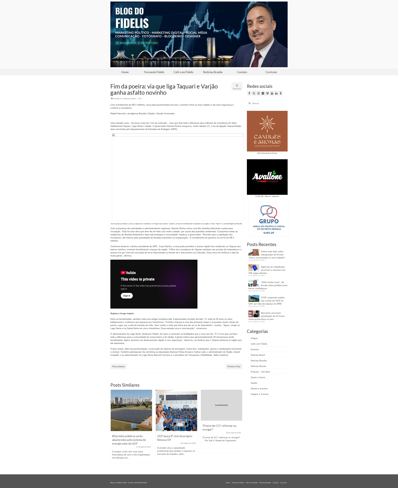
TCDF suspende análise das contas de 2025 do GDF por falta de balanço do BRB (266, 300)
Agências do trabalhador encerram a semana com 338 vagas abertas (267, 270)
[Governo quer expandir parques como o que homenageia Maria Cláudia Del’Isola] (221, 410)
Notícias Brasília (129, 98)
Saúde (254, 383)
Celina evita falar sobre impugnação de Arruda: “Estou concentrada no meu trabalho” (266, 254)
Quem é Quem (258, 377)
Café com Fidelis (259, 344)
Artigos (254, 338)
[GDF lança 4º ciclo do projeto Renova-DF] (131, 410)
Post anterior (118, 366)
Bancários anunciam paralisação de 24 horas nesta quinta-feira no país (266, 316)
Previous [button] (113, 428)
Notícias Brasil (258, 355)
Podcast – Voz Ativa (260, 372)
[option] (131, 426)
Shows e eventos (259, 388)
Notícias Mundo (258, 366)
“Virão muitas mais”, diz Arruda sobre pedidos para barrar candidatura (267, 285)
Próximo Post (233, 366)
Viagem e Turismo (260, 394)
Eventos (255, 349)
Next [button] (239, 428)
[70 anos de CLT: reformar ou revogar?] (176, 405)
